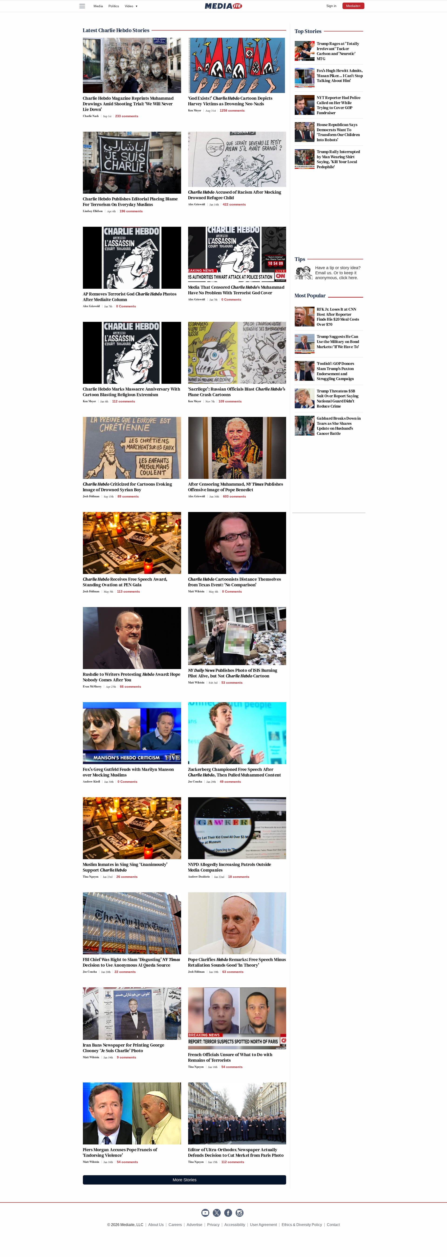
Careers (175, 1225)
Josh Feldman (91, 496)
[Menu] (85, 6)
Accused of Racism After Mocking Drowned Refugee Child (234, 195)
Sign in (331, 6)
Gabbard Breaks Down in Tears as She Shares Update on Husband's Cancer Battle (339, 425)
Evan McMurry (92, 686)
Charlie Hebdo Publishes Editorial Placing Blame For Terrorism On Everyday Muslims (130, 202)
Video (131, 6)
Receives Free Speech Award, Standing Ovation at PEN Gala (125, 582)
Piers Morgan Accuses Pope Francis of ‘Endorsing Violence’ (120, 1152)
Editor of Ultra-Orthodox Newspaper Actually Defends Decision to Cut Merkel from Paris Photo (236, 1152)
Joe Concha (195, 781)
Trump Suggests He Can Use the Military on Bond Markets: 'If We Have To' (338, 341)
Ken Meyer (194, 110)
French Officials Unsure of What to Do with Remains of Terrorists (230, 1057)
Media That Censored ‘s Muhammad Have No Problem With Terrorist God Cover (236, 290)
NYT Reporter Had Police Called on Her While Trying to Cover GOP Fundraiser (338, 105)
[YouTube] (205, 1212)
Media (98, 6)
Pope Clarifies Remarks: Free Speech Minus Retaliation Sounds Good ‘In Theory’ (237, 962)
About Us (156, 1225)
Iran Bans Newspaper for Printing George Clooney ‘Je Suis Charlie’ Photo (123, 1048)
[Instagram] (239, 1212)
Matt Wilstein (196, 591)
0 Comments (126, 306)
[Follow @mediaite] (217, 1212)
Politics (113, 6)
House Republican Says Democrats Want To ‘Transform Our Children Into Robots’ (338, 132)
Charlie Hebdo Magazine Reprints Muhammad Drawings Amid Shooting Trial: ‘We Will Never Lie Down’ (128, 104)
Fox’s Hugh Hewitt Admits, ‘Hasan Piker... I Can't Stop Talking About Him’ (340, 75)
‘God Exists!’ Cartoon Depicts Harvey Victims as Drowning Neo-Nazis (230, 101)
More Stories (184, 1180)
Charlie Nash (91, 116)
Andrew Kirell (91, 781)
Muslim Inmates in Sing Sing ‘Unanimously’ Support (125, 867)
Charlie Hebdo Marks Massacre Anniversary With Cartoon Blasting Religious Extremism (131, 392)
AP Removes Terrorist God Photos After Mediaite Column (129, 297)
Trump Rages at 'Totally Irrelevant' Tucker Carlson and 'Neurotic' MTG (338, 51)
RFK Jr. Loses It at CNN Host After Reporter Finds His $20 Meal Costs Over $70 (338, 316)
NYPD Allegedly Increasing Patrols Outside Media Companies (229, 867)
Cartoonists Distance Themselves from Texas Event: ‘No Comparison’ (234, 582)
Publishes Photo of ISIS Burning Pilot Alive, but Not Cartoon (233, 673)
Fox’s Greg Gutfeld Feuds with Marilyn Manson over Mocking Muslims (128, 772)
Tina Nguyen (90, 877)
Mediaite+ (353, 6)
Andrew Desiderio (199, 877)
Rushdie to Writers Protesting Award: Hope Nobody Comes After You (131, 677)
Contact (333, 1225)
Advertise (194, 1225)
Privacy (213, 1225)
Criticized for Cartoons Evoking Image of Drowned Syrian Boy (127, 487)
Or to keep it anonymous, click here (336, 275)
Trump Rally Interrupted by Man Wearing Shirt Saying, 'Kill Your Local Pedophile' (338, 159)
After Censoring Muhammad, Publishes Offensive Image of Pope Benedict (235, 487)
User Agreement (263, 1225)
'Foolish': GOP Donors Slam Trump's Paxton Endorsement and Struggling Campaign (335, 371)
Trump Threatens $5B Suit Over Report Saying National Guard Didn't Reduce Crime (338, 398)
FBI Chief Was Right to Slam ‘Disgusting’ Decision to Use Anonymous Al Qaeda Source (131, 962)
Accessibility (234, 1225)
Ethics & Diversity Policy (302, 1225)
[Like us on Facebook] (228, 1212)
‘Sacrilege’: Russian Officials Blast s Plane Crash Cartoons (236, 392)
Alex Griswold (196, 204)
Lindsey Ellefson (93, 211)
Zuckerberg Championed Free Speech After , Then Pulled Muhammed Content (234, 772)
